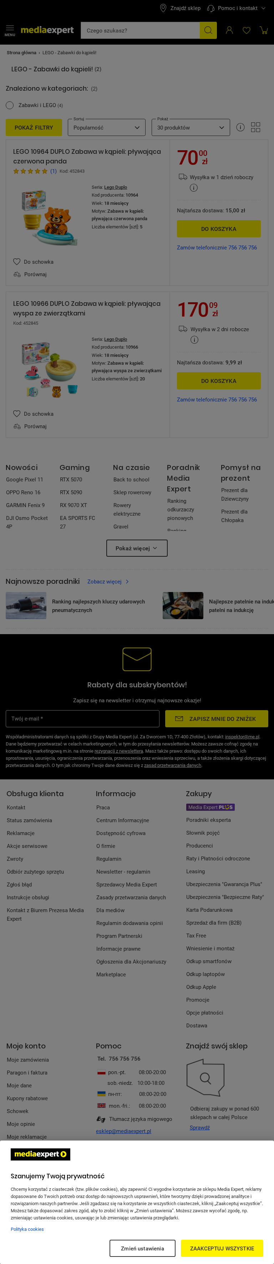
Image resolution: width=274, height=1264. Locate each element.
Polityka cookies (27, 1229)
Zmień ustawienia (142, 1248)
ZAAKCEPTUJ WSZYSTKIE (222, 1248)
